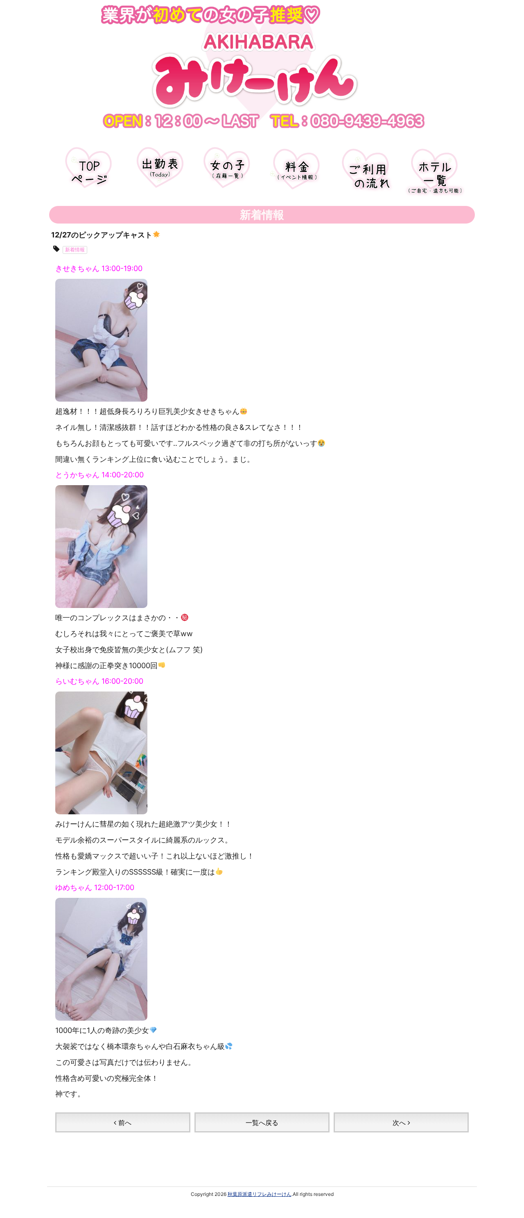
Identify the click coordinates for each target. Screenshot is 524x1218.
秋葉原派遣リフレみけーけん (259, 1194)
